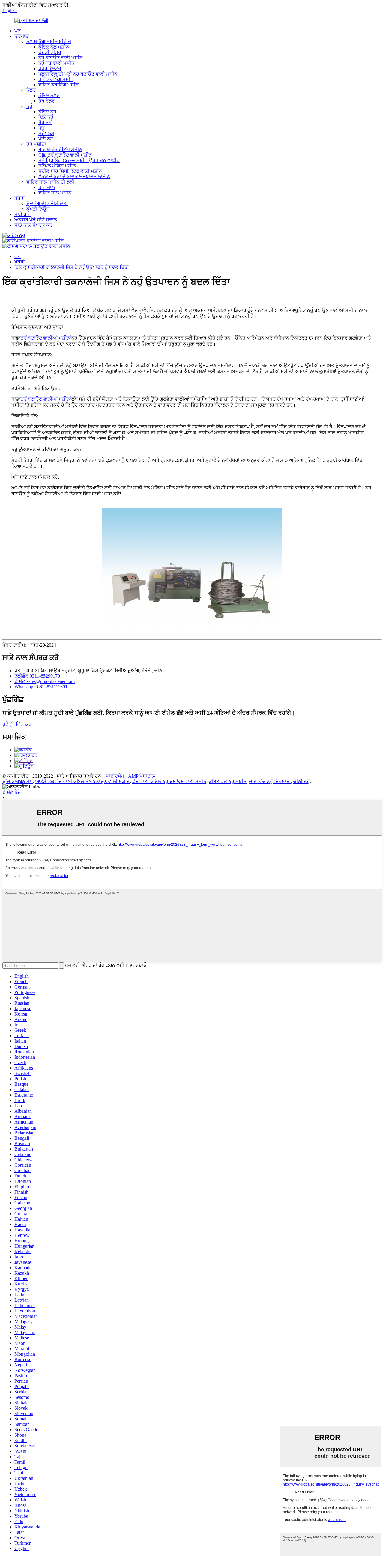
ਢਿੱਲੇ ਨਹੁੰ (45, 117)
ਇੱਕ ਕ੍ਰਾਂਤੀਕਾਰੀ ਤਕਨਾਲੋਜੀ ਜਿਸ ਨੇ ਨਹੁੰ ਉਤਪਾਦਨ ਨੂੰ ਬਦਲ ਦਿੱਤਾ (71, 267)
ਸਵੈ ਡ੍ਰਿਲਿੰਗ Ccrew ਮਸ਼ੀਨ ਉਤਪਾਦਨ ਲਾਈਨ (79, 160)
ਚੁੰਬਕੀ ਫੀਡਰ (49, 52)
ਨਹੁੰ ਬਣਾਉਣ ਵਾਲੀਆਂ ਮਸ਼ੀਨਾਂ (46, 338)
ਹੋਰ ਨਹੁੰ (45, 122)
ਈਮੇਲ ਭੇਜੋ (11, 792)
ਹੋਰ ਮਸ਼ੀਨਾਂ (36, 144)
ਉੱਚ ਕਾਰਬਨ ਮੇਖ (17, 781)
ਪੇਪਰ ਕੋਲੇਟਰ (49, 68)
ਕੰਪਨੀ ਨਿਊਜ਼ (38, 208)
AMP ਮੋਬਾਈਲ (141, 776)
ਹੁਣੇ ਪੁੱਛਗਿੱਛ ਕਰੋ (17, 724)
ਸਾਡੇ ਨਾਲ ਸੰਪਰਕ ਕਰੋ (33, 225)
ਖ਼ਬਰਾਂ (19, 198)
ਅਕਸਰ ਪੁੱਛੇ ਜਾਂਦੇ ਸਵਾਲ (35, 219)
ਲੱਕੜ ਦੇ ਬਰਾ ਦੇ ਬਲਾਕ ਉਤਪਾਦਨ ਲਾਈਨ (74, 176)
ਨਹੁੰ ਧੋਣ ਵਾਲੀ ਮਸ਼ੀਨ (56, 63)
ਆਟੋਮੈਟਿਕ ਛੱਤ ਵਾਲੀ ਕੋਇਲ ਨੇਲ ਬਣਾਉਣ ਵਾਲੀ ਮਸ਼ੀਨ (82, 781)
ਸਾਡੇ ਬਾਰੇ (22, 214)
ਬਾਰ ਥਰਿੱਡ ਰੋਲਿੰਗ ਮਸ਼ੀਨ (60, 149)
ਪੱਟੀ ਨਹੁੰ (45, 138)
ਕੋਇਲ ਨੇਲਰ (49, 95)
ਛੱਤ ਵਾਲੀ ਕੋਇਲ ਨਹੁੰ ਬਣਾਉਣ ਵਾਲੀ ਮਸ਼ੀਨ (169, 781)
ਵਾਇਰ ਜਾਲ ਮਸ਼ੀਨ (54, 192)
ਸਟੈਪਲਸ (46, 133)
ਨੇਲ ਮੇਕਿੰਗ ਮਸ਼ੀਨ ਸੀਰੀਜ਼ (48, 41)
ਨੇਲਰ (31, 90)
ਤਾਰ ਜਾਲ (46, 187)
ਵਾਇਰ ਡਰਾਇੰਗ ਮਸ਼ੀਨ (58, 84)
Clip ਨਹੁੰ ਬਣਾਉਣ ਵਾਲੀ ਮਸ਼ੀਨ (65, 154)
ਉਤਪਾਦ (21, 36)
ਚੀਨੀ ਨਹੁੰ (301, 781)
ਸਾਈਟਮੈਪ (115, 776)
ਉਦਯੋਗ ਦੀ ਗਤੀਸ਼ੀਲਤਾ (47, 203)
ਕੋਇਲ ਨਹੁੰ (47, 111)
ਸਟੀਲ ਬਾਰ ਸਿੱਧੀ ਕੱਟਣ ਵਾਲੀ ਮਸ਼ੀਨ (70, 171)
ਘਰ (17, 30)
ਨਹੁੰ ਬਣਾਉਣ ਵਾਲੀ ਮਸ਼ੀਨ (60, 57)
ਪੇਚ (41, 127)
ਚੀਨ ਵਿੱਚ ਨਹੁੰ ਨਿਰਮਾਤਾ (270, 781)
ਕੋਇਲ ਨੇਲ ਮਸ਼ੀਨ (53, 46)
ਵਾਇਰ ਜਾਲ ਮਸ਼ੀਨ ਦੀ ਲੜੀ (50, 181)
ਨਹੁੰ (29, 106)
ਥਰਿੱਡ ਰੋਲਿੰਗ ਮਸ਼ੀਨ (56, 79)
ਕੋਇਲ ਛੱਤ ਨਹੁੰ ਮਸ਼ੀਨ (228, 781)
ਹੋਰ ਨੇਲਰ (46, 100)
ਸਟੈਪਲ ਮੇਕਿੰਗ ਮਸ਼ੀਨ (57, 165)
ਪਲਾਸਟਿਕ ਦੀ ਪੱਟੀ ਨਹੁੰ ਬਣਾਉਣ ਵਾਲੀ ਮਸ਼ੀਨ (77, 73)
